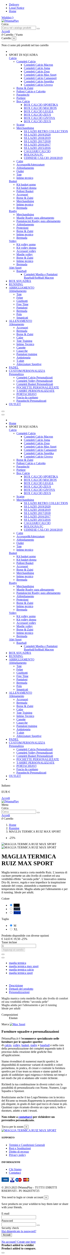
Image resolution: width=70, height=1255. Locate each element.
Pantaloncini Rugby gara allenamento (38, 221)
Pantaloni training (26, 354)
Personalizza (16, 374)
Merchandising (25, 128)
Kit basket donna (26, 187)
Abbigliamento (25, 167)
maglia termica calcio (21, 969)
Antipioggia (23, 357)
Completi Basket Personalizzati (34, 384)
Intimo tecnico (24, 177)
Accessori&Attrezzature (30, 164)
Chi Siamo (15, 1169)
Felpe (19, 297)
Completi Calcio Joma (37, 68)
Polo (19, 314)
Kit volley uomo (26, 244)
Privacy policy (17, 1154)
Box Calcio (23, 101)
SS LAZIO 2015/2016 (37, 148)
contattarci (25, 1116)
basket (25, 1045)
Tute (19, 174)
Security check (10, 1227)
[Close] (2, 414)
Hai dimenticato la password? (18, 1231)
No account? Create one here (18, 1241)
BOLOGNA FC (33, 154)
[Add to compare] (2, 957)
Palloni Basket (24, 191)
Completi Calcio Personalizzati (34, 377)
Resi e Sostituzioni (20, 1148)
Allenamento (16, 324)
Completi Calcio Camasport (40, 78)
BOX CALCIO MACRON (40, 108)
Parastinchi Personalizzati (31, 400)
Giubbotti (22, 301)
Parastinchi (22, 94)
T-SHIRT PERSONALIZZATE (35, 390)
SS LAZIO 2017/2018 (37, 141)
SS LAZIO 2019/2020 (37, 134)
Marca (5, 1024)
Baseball (21, 271)
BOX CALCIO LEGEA (38, 111)
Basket (13, 181)
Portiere (21, 98)
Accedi (5, 798)
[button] (23, 54)
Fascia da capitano (27, 397)
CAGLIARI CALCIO (37, 151)
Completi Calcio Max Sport (40, 74)
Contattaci (15, 1172)
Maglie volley (24, 254)
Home (12, 11)
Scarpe (20, 124)
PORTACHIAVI (26, 394)
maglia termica (17, 962)
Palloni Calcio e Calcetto (31, 91)
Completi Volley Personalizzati (34, 380)
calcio (7, 1045)
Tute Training (24, 340)
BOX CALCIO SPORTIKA (41, 104)
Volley (13, 241)
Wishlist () (7, 17)
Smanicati (22, 317)
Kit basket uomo (26, 184)
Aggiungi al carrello (13, 949)
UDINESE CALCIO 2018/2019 (43, 157)
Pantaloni (21, 307)
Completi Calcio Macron (38, 64)
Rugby (13, 211)
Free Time (22, 304)
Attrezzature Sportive (28, 364)
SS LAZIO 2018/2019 (37, 138)
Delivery (14, 4)
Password (7, 1220)
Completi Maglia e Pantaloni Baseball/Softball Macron (40, 276)
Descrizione (16, 985)
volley (16, 1045)
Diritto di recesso (19, 1151)
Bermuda (21, 207)
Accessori (22, 194)
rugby (33, 1045)
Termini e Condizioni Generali (27, 1145)
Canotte (21, 347)
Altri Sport (15, 267)
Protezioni (22, 227)
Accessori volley (26, 251)
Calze (19, 161)
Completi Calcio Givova (38, 84)
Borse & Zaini (24, 88)
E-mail (5, 1213)
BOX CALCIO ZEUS (37, 114)
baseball (45, 1045)
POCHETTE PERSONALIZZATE (37, 387)
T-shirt (20, 360)
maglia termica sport (21, 972)
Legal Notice (16, 7)
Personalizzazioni (19, 992)
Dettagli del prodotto (21, 988)
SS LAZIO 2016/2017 (37, 144)
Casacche (22, 350)
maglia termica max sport (23, 966)
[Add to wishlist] (2, 954)
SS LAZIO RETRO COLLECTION (46, 131)
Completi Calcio (26, 61)
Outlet (20, 171)
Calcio (13, 58)
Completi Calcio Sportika (39, 81)
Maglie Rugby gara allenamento (35, 217)
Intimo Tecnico (25, 344)
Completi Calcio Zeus (37, 71)
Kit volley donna (26, 247)
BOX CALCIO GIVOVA (39, 118)
